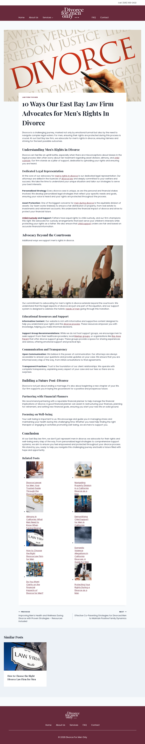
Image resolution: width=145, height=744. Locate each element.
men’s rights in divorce (66, 175)
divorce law (67, 178)
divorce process (72, 324)
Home (21, 17)
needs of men (73, 308)
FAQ (94, 17)
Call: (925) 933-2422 (127, 3)
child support (84, 223)
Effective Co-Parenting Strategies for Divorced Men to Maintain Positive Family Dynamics (100, 615)
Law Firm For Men (30, 97)
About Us (33, 17)
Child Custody (29, 218)
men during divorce (84, 203)
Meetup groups (82, 336)
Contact (104, 17)
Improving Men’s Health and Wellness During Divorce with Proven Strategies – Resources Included (41, 617)
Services (74, 725)
